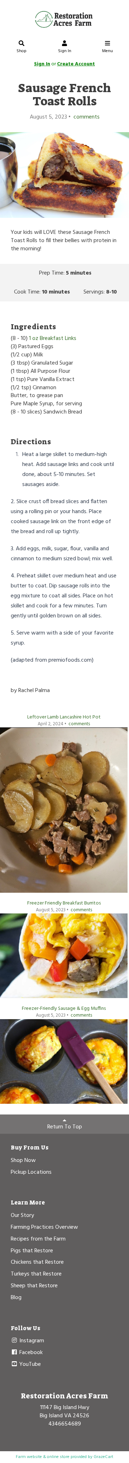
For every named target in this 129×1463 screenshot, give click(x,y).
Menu (107, 51)
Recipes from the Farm (38, 1239)
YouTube (29, 1364)
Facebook (30, 1352)
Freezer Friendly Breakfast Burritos (64, 903)
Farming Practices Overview (44, 1227)
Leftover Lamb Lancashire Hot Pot (64, 717)
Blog (16, 1297)
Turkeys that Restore (36, 1274)
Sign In (64, 51)
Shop (21, 51)
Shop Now (23, 1160)
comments (86, 117)
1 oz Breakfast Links (52, 338)
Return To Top (64, 1127)
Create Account (76, 64)
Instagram (31, 1341)
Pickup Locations (31, 1172)
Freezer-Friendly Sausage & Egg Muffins (64, 1008)
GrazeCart (103, 1457)
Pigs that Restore (32, 1251)
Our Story (22, 1215)
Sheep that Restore (34, 1286)
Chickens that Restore (37, 1262)
